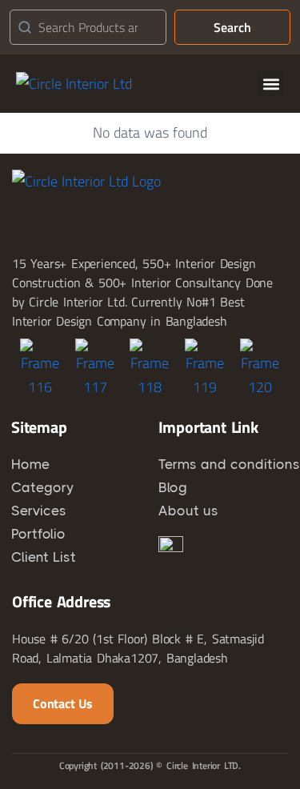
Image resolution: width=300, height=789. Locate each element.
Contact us (63, 703)
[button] (271, 83)
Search (232, 27)
